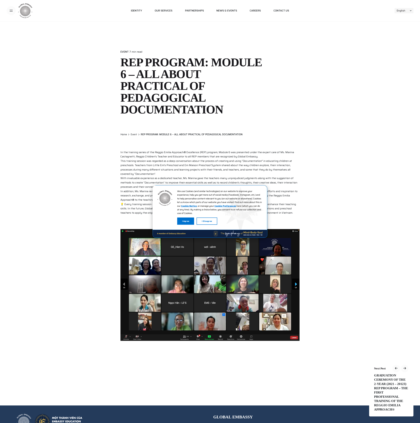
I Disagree (207, 220)
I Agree (185, 220)
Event (124, 52)
